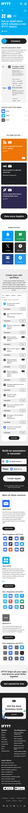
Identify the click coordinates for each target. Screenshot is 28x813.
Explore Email (9, 528)
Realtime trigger (12, 428)
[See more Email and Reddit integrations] (7, 549)
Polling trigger (12, 305)
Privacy (14, 800)
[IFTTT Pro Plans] (23, 326)
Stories (3, 735)
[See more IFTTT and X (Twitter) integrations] (19, 652)
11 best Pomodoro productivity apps (10, 776)
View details (7, 309)
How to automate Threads (8, 778)
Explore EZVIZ (9, 586)
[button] (25, 4)
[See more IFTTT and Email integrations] (7, 647)
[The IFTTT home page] (5, 3)
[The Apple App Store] (8, 788)
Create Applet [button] (14, 478)
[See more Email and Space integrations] (7, 544)
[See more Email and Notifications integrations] (19, 544)
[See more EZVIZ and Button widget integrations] (7, 601)
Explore (4, 730)
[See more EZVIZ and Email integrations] (7, 595)
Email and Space (18, 738)
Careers (12, 798)
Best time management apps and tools (11, 767)
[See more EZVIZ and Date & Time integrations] (19, 607)
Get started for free (14, 684)
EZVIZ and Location (19, 745)
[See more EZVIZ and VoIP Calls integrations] (7, 607)
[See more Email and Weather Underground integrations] (7, 538)
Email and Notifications (20, 740)
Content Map (4, 744)
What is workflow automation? (9, 769)
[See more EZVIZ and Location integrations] (19, 595)
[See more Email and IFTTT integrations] (19, 538)
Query (10, 328)
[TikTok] (21, 806)
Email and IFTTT (18, 736)
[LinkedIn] (7, 806)
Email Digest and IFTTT (20, 756)
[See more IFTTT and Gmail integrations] (19, 658)
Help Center (4, 741)
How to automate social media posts (10, 781)
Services (3, 732)
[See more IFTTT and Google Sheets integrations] (7, 658)
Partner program (21, 798)
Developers (5, 798)
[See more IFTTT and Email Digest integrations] (7, 652)
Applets (3, 737)
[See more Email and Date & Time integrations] (19, 549)
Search (3, 746)
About (20, 800)
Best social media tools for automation (11, 783)
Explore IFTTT (9, 637)
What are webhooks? (6, 774)
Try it (22, 309)
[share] (25, 10)
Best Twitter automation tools (9, 765)
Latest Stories (6, 760)
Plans (2, 748)
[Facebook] (4, 806)
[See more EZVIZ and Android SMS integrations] (19, 601)
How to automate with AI (7, 762)
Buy (3, 581)
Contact (8, 800)
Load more (14, 438)
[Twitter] (17, 806)
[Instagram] (10, 806)
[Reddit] (24, 806)
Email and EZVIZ (18, 743)
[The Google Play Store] (20, 788)
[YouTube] (14, 806)
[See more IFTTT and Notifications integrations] (19, 647)
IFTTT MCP (4, 739)
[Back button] (2, 10)
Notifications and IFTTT (20, 753)
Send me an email (17, 87)
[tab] (3, 295)
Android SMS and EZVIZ (20, 751)
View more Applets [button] (14, 216)
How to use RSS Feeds (7, 772)
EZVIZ (4, 569)
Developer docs (5, 751)
